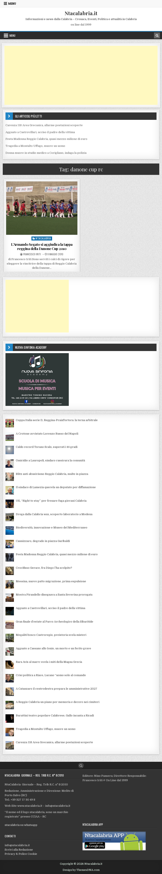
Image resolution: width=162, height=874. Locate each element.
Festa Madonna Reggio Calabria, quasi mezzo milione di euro (46, 138)
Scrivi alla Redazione (19, 849)
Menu (12, 3)
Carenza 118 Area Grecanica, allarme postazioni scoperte (44, 125)
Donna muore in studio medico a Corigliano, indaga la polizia (45, 152)
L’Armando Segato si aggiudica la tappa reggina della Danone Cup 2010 (42, 246)
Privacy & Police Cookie (21, 853)
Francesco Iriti (32, 254)
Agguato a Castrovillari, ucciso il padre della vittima (40, 132)
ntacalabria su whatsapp (21, 825)
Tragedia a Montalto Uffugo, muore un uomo (35, 145)
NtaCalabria (43, 238)
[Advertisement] (81, 75)
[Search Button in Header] (157, 35)
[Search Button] (81, 765)
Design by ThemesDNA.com (81, 870)
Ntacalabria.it (81, 13)
